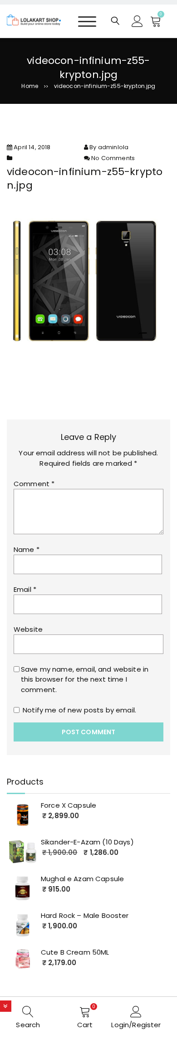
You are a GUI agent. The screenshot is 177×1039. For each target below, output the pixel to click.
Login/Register (136, 1024)
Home (29, 86)
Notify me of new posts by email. (79, 710)
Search (28, 1024)
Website (28, 629)
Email (25, 589)
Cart (85, 1024)
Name (26, 549)
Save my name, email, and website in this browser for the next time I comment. (84, 679)
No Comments (113, 158)
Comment (34, 483)
